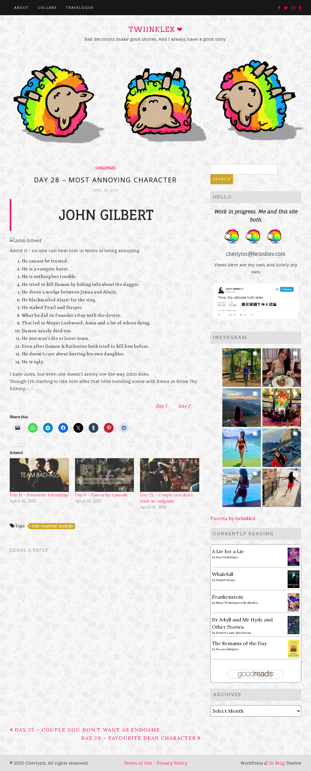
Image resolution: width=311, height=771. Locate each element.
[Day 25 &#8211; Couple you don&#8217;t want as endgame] (169, 475)
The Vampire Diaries (52, 526)
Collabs (47, 7)
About (21, 7)
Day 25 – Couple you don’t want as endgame (87, 730)
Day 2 (184, 405)
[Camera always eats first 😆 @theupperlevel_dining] (281, 365)
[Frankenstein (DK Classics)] (293, 602)
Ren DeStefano (227, 557)
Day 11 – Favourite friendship (39, 495)
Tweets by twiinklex (232, 518)
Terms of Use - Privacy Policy (155, 763)
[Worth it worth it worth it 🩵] (241, 446)
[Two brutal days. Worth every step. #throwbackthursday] (281, 446)
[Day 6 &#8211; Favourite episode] (104, 475)
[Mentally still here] (241, 486)
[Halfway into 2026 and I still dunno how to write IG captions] (281, 405)
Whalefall (222, 574)
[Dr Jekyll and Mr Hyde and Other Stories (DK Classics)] (293, 624)
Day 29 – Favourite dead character (138, 738)
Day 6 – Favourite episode (101, 495)
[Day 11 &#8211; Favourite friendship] (39, 475)
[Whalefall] (293, 579)
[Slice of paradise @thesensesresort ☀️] (281, 486)
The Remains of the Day (239, 643)
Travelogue (80, 7)
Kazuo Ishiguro (227, 649)
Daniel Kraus (225, 580)
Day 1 (161, 405)
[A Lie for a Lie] (293, 556)
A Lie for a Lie (228, 551)
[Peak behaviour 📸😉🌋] (241, 405)
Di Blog (276, 763)
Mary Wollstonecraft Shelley (237, 603)
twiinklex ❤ (155, 29)
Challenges (105, 168)
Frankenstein (227, 597)
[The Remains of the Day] (293, 648)
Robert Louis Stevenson (233, 633)
